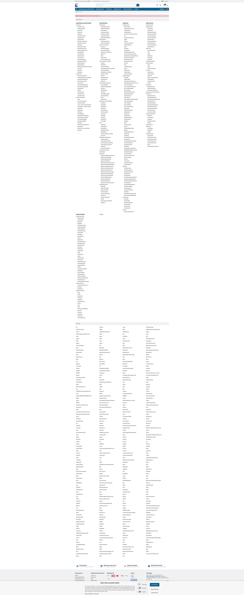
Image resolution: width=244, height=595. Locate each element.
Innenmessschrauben (105, 43)
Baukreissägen (127, 200)
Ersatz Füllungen (150, 73)
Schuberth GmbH (79, 517)
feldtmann (148, 386)
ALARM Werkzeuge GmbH (104, 331)
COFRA (147, 366)
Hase (147, 407)
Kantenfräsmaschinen (128, 142)
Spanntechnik (79, 73)
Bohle (77, 359)
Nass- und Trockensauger (129, 155)
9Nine (124, 327)
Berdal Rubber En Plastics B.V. (129, 354)
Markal (147, 462)
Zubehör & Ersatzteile (128, 162)
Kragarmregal (80, 250)
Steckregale (80, 234)
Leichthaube (149, 57)
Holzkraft (124, 418)
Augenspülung (150, 72)
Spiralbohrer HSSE (81, 28)
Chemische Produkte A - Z (83, 285)
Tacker (125, 46)
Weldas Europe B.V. (80, 549)
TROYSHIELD (148, 533)
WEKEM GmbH (149, 546)
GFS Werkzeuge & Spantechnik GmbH (106, 400)
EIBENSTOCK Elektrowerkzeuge (130, 149)
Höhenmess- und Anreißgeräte (105, 101)
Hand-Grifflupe (104, 126)
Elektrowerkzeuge (126, 75)
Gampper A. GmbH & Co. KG (105, 395)
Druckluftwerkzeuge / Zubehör (130, 140)
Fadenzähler (103, 124)
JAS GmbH (101, 430)
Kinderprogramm (149, 124)
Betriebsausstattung (80, 290)
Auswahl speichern (154, 589)
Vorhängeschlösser (128, 66)
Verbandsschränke (151, 81)
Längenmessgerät (104, 191)
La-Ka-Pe (124, 450)
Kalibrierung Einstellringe (106, 159)
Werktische (80, 221)
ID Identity (101, 425)
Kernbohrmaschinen (128, 144)
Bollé (124, 359)
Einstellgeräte (102, 151)
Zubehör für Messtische (105, 148)
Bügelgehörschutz (151, 86)
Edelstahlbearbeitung (128, 151)
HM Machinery (149, 416)
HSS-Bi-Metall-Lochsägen (83, 117)
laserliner (78, 453)
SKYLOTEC (101, 519)
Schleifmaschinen (127, 188)
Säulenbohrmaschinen (128, 171)
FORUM (100, 393)
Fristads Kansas (149, 393)
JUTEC (77, 434)
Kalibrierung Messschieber (106, 177)
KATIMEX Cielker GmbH (151, 437)
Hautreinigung (150, 117)
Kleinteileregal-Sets (82, 241)
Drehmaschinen (127, 175)
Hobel (125, 122)
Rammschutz (80, 259)
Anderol (77, 338)
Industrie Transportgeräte (83, 277)
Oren (77, 485)
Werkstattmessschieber (105, 37)
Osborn (124, 485)
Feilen (79, 99)
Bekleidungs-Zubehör (151, 32)
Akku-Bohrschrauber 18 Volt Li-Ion (131, 82)
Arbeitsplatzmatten (81, 263)
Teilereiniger (80, 315)
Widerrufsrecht (94, 580)
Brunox (147, 361)
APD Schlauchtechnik (150, 338)
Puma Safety (148, 501)
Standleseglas (103, 131)
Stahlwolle (80, 130)
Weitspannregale (81, 245)
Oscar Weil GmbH (149, 485)
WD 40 (77, 546)
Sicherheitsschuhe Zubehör (153, 146)
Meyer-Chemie (102, 471)
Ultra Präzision (149, 535)
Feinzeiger (103, 46)
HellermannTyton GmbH (151, 411)
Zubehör (149, 82)
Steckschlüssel (127, 30)
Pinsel (79, 306)
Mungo (124, 475)
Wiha (77, 551)
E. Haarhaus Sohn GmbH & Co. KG (129, 375)
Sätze (102, 55)
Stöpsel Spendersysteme (152, 90)
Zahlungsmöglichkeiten (79, 577)
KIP (100, 441)
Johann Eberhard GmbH (81, 432)
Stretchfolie (80, 314)
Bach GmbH (101, 347)
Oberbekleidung (150, 39)
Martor (124, 464)
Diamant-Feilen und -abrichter (84, 128)
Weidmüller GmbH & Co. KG (128, 546)
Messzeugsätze (104, 30)
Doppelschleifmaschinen (129, 137)
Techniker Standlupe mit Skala (107, 133)
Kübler (147, 448)
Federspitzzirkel (104, 110)
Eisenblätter (78, 379)
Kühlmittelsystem (81, 301)
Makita (100, 462)
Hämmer (126, 41)
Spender (149, 122)
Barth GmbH (125, 350)
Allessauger (126, 135)
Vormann (78, 542)
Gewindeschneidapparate (83, 84)
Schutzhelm (149, 130)
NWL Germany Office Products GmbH (153, 480)
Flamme (147, 388)
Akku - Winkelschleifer (128, 106)
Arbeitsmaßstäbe (104, 84)
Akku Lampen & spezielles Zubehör (131, 99)
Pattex (147, 487)
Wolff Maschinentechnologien (82, 553)
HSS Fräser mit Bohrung (82, 41)
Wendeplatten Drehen (82, 48)
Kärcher (100, 437)
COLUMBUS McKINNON (104, 368)
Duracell (77, 375)
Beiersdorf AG (149, 352)
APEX (77, 340)
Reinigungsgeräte (127, 157)
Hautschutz (149, 115)
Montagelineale (104, 90)
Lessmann (78, 455)
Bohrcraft (101, 359)
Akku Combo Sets (127, 95)
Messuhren (103, 53)
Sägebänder (80, 111)
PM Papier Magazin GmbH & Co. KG (106, 496)
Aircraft (77, 331)
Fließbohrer (80, 32)
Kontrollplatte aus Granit (106, 140)
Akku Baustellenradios (128, 93)
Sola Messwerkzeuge (80, 521)
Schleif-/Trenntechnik (80, 97)
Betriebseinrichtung (80, 216)
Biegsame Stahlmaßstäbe (106, 86)
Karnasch (124, 437)
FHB (123, 388)
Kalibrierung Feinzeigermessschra (108, 162)
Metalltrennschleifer (128, 117)
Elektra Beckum (79, 382)
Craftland (78, 370)
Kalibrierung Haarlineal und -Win (107, 171)
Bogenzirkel (103, 108)
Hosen (148, 64)
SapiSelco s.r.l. (102, 512)
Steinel (100, 526)
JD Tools (124, 430)
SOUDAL (101, 521)
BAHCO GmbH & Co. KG (127, 347)
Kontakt (76, 575)
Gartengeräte (126, 108)
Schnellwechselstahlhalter (83, 86)
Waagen (102, 198)
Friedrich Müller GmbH (127, 393)
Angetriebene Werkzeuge (83, 79)
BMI (123, 356)
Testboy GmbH (102, 533)
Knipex (100, 446)
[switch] (139, 584)
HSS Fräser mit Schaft (82, 43)
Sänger (77, 512)
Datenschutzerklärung (151, 576)
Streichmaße (103, 121)
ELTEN (77, 384)
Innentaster (103, 113)
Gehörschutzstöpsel (151, 88)
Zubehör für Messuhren (105, 59)
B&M (124, 345)
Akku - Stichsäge (127, 104)
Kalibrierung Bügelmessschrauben (108, 155)
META (77, 469)
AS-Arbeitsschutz (126, 340)
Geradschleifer (127, 115)
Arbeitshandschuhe (151, 95)
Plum (77, 496)
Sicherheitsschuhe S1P (152, 139)
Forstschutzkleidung (151, 35)
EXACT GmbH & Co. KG (80, 386)
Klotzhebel (126, 48)
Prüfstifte (103, 75)
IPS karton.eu (102, 427)
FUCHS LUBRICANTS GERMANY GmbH (83, 395)
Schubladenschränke (82, 225)
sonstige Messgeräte (103, 184)
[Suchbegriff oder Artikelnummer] (137, 5)
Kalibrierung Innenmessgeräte (107, 175)
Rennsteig (148, 503)
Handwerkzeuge (126, 24)
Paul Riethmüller (79, 489)
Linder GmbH (102, 455)
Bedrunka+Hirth (81, 218)
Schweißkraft (148, 517)
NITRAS (124, 478)
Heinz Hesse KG (102, 411)
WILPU (147, 551)
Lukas (124, 457)
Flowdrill (124, 391)
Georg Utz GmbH (149, 398)
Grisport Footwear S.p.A (104, 402)
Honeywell (101, 420)
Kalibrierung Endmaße (105, 160)
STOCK (147, 526)
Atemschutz (148, 48)
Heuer (124, 414)
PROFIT (124, 498)
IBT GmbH (78, 425)
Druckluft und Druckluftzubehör (130, 177)
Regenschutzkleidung (151, 41)
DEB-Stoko (125, 370)
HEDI (100, 409)
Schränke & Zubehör (82, 227)
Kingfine (77, 441)
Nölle (147, 478)
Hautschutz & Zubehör (150, 113)
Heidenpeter (148, 409)
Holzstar (147, 418)
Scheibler (101, 514)
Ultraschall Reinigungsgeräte (83, 281)
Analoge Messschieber (105, 26)
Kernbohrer (80, 70)
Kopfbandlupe (103, 128)
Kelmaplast (101, 439)
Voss (100, 542)
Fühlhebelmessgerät (105, 48)
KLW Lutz (148, 443)
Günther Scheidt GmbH (150, 402)
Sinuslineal (103, 91)
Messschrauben (102, 39)
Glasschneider (127, 50)
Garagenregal (80, 239)
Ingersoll (148, 425)
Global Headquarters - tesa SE (129, 400)
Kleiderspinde (80, 254)
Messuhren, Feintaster (103, 44)
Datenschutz (93, 577)
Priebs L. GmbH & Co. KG (104, 498)
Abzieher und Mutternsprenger (130, 53)
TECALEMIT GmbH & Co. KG (128, 530)
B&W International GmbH (151, 345)
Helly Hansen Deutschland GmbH (82, 414)
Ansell (124, 338)
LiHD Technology (127, 164)
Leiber (147, 453)
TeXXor (124, 533)
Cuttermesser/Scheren (128, 43)
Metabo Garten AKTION (129, 211)
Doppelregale (80, 232)
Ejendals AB (101, 379)
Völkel (147, 539)
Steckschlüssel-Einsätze (129, 28)
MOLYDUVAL (125, 473)
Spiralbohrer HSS (81, 26)
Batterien (126, 63)
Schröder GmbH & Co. (150, 514)
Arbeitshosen (150, 28)
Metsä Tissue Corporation (81, 471)
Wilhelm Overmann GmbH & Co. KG (106, 551)
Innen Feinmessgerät (105, 50)
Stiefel (148, 144)
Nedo (147, 475)
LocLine (147, 455)
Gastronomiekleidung (151, 37)
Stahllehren (103, 81)
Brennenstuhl (102, 361)
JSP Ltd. (147, 432)
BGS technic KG (79, 356)
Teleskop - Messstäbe (105, 197)
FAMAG (100, 386)
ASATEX (77, 343)
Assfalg (100, 343)
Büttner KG (125, 363)
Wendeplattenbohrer (82, 59)
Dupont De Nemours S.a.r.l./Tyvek (152, 372)
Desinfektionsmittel (151, 121)
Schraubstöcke (80, 88)
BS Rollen (78, 363)
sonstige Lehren (104, 79)
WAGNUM (125, 544)
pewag (77, 491)
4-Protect (101, 327)
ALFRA (100, 334)
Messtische (103, 146)
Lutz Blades (78, 459)
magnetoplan (78, 462)
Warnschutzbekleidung (152, 44)
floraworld (101, 391)
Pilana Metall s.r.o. (79, 494)
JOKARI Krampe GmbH (104, 432)
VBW (77, 539)
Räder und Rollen (81, 272)
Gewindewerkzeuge (82, 35)
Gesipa (77, 400)
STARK (77, 526)
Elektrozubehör (127, 26)
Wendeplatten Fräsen (82, 46)
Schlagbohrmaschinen (128, 110)
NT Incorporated (102, 480)
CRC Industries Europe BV (104, 370)
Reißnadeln (103, 115)
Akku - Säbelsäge (127, 102)
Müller (77, 475)
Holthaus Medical (102, 418)
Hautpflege (149, 119)
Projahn (147, 498)
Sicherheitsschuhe (150, 133)
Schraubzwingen (81, 93)
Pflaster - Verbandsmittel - (152, 77)
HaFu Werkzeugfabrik (103, 404)
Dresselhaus (101, 372)
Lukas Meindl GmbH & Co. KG (152, 457)
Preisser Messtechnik (150, 496)
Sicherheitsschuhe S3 (151, 142)
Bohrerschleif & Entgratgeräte (130, 195)
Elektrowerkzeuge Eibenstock (105, 382)
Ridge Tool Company (103, 505)
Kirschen (124, 441)
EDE (100, 377)
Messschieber (102, 24)
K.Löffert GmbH (102, 434)
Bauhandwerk (127, 70)
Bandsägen (126, 191)
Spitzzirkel (103, 117)
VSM (123, 542)
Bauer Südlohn (79, 352)
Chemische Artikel (79, 283)
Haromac (124, 407)
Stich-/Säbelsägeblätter (82, 119)
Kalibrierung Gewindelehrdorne (107, 166)
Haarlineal (103, 88)
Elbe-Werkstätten (149, 379)
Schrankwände (80, 219)
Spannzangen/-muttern (82, 81)
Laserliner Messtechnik (105, 193)
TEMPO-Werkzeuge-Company (152, 530)
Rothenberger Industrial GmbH (152, 507)
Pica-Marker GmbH (126, 491)
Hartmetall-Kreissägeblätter (83, 115)
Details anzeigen (154, 592)
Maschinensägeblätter (82, 121)
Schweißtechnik (127, 182)
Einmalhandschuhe (151, 101)
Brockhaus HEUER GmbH (128, 361)
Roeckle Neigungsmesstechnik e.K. (153, 505)
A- (159, 1)
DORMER (78, 372)
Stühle (79, 252)
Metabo (100, 469)
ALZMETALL (125, 336)
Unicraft (77, 537)
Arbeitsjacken (150, 30)
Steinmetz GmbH (126, 526)
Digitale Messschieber (105, 28)
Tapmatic (101, 530)
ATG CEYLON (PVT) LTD (150, 343)
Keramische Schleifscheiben (83, 124)
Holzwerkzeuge (127, 72)
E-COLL (100, 375)
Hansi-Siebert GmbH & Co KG (105, 407)
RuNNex (101, 510)
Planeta (124, 494)
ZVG (123, 556)
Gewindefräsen (81, 53)
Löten (79, 305)
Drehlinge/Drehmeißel (82, 61)
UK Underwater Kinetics (104, 535)
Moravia (147, 473)
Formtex (147, 391)
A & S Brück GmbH (149, 327)
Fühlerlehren (103, 64)
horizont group (149, 420)
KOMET (124, 446)
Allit (123, 334)
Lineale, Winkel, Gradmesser (105, 82)
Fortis (77, 393)
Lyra (100, 459)
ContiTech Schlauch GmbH (128, 368)
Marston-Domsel (79, 464)
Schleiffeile (126, 146)
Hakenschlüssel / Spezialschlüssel (131, 55)
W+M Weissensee (149, 542)
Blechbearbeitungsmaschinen (130, 193)
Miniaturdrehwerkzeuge (82, 50)
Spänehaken (80, 72)
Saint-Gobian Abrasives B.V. (151, 510)
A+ (157, 1)
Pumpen (125, 159)
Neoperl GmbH (79, 478)
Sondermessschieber (105, 33)
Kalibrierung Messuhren (105, 179)
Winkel (102, 97)
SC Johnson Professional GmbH (129, 512)
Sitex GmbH (78, 519)
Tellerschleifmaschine (128, 189)
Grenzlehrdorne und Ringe (106, 72)
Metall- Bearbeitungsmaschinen (130, 180)
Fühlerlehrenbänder (105, 66)
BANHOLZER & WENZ (103, 350)
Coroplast (148, 368)
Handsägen (80, 122)
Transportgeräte (81, 257)
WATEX (147, 544)
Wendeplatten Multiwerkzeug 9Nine (85, 66)
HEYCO (147, 414)
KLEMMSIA (101, 443)
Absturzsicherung (149, 24)
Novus (77, 480)
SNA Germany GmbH (127, 519)
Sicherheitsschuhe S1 (151, 137)
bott (77, 361)
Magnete (79, 90)
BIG (100, 356)
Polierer (125, 126)
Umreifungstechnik (81, 317)
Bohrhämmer (126, 113)
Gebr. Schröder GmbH (150, 395)
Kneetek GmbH (79, 446)
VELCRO (101, 539)
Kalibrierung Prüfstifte (105, 180)
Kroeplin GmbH (79, 448)
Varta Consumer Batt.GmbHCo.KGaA (153, 537)
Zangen (125, 39)
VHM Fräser (80, 44)
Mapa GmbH (125, 462)
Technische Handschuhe (152, 108)
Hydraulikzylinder (81, 279)
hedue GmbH (125, 409)
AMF (147, 336)
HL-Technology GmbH (127, 416)
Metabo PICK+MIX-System (129, 91)
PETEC (147, 489)
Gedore (125, 68)
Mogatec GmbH (79, 473)
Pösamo (124, 496)
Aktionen (124, 209)
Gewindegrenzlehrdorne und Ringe (108, 68)
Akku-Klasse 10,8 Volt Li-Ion (130, 81)
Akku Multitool (127, 97)
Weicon (100, 546)
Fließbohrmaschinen (128, 186)
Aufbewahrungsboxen (150, 61)
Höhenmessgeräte (104, 111)
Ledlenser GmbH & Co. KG (104, 453)
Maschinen (125, 166)
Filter (148, 52)
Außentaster (103, 104)
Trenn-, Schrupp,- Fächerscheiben (84, 104)
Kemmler (124, 439)
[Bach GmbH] (76, 5)
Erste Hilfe (148, 70)
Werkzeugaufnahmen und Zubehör (84, 77)
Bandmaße (103, 186)
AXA (100, 345)
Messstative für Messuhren (106, 52)
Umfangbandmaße (104, 95)
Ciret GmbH (125, 366)
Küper (100, 450)
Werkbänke (80, 223)
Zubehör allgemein (81, 228)
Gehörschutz (148, 84)
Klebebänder (80, 288)
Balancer (126, 130)
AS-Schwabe (148, 340)
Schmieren (80, 312)
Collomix (78, 368)
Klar (147, 441)
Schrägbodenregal (81, 243)
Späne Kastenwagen (82, 261)
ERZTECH (148, 384)
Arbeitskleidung (149, 26)
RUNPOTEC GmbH (126, 510)
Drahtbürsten (80, 110)
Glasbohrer (80, 33)
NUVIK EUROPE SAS (127, 480)
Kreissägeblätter (81, 113)
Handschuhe (148, 93)
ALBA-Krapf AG (126, 331)
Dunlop (124, 372)
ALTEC (77, 336)
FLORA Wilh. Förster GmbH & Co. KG (83, 391)
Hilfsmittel (149, 75)
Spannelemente (81, 91)
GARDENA (125, 395)
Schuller (124, 517)
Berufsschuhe (150, 135)
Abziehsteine (80, 126)
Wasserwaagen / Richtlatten (106, 200)
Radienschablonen (104, 77)
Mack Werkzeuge (149, 459)
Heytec (77, 416)
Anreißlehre (103, 102)
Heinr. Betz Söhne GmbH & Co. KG (83, 411)
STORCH (77, 528)
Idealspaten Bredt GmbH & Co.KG (129, 425)
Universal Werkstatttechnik (129, 184)
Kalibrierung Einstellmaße (106, 157)
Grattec (147, 400)
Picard (147, 491)
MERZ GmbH (125, 466)
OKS (123, 482)
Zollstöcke (103, 202)
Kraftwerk (148, 446)
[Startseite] (76, 9)
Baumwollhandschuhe (151, 97)
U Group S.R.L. (79, 535)
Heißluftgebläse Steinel (129, 131)
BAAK (77, 347)
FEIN (124, 386)
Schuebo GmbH (102, 517)
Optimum (148, 482)
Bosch (147, 359)
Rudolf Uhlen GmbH (80, 510)
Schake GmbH (79, 514)
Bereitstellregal (81, 236)
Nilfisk (100, 478)
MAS (147, 464)
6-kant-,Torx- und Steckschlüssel (130, 33)
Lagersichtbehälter (81, 265)
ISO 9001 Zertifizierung (79, 580)
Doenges (148, 370)
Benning (101, 354)
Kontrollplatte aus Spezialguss (107, 142)
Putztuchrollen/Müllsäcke (83, 308)
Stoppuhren (103, 195)
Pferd (100, 491)
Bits (125, 35)
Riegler (124, 505)
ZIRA (100, 556)
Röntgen (124, 507)
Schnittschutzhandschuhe (152, 104)
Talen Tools (78, 530)
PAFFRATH (78, 487)
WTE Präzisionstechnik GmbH (105, 553)
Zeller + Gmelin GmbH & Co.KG (152, 553)
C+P (100, 366)
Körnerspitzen (80, 82)
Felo (77, 388)
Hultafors (101, 423)
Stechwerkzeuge (81, 55)
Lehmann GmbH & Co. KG (128, 453)
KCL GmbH (78, 439)
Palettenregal (80, 248)
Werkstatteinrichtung (128, 59)
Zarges (124, 553)
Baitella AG (148, 347)
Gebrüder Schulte (102, 398)
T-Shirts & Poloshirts (151, 68)
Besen (79, 292)
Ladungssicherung (81, 95)
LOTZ (100, 457)
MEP (100, 466)
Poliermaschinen (127, 168)
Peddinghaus (125, 489)
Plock (147, 494)
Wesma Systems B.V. (127, 549)
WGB (147, 549)
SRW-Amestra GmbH (150, 521)
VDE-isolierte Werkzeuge (129, 57)
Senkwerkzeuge (81, 37)
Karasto (77, 437)
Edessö (147, 377)
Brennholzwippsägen (128, 202)
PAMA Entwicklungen (103, 487)
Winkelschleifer (127, 79)
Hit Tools (101, 416)
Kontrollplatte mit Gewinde (106, 144)
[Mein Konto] (160, 5)
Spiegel (79, 256)
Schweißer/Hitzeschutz (152, 106)
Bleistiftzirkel (103, 106)
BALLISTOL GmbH (79, 350)
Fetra (100, 388)
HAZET (77, 409)
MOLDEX (101, 473)
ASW (124, 343)
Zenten (77, 556)
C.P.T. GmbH (78, 366)
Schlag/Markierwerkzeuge (129, 52)
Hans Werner (78, 407)
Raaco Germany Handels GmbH (105, 503)
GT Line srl (125, 402)
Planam (100, 494)
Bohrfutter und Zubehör (82, 75)
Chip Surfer (80, 68)
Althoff (100, 336)
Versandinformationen (79, 578)
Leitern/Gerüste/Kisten (82, 268)
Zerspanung (78, 24)
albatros (147, 331)
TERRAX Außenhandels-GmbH (82, 533)
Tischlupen (103, 135)
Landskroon (148, 450)
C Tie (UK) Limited (149, 363)
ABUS (124, 329)
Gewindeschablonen (105, 70)
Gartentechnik (125, 197)
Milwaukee (126, 77)
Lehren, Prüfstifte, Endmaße (105, 61)
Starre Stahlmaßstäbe (105, 93)
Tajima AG (148, 528)
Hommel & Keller (79, 420)
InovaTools (78, 427)
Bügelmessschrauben (105, 41)
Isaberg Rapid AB (126, 427)
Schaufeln (80, 310)
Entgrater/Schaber (127, 44)
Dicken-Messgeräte (105, 188)
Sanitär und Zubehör (128, 73)
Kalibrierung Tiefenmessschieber (107, 182)
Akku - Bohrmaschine (128, 84)
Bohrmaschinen (127, 111)
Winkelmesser (104, 99)
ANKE (100, 338)
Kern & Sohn (148, 439)
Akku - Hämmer (127, 90)
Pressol (77, 498)
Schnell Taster (103, 57)
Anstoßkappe (150, 128)
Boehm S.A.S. (148, 356)
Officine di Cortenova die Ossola (105, 482)
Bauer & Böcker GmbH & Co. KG (152, 350)
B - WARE (101, 214)
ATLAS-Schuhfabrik (80, 345)
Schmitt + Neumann (127, 514)
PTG (123, 501)
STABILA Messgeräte (80, 523)
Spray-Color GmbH (126, 521)
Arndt (100, 340)
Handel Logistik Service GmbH (152, 404)
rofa (77, 507)
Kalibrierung (101, 153)
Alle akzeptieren (154, 584)
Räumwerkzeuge (81, 64)
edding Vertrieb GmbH (80, 377)
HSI (77, 423)
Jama (77, 430)
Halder (124, 404)
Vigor (125, 64)
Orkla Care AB (102, 485)
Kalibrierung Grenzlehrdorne (106, 169)
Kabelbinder (80, 299)
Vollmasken (149, 59)
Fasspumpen (80, 295)
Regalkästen (80, 270)
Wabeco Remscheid (103, 544)
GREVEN (77, 402)
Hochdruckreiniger (128, 153)
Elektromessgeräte (104, 189)
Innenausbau (126, 160)
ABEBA (100, 329)
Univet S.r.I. (125, 537)
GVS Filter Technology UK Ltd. (82, 404)
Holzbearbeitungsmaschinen (130, 148)
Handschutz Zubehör (151, 111)
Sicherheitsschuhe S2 (151, 140)
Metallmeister (149, 469)
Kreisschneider (81, 57)
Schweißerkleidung (151, 43)
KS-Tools (124, 448)
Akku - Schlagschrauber (129, 88)
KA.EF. (124, 434)
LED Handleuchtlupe (105, 130)
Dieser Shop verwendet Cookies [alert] (109, 583)
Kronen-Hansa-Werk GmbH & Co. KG (106, 448)
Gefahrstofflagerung (82, 276)
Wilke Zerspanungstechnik (128, 551)
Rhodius (77, 505)
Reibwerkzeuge (81, 39)
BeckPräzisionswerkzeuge (104, 352)
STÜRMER (125, 528)
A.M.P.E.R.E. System (80, 329)
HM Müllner (78, 418)
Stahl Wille (101, 523)
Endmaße (103, 63)
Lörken (77, 457)
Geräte (148, 53)
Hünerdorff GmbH (126, 423)
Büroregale (80, 247)
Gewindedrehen (81, 52)
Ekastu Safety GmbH (127, 379)
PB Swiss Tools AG (103, 489)
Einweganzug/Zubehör (151, 33)
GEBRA (77, 398)
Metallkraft (125, 469)
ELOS (147, 382)
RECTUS (124, 503)
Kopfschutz (148, 126)
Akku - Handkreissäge (128, 101)
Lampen (79, 303)
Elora (124, 382)
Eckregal (79, 237)
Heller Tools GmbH (126, 411)
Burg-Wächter (102, 363)
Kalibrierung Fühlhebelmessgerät (107, 164)
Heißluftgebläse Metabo (129, 128)
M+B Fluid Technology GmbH (128, 459)
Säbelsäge (126, 121)
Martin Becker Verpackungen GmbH (106, 464)
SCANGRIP (148, 512)
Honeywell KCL (126, 420)
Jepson (147, 430)
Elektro (79, 294)
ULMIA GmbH (125, 535)
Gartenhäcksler (127, 204)
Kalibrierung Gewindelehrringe (107, 168)
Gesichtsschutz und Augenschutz (152, 91)
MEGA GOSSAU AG (79, 466)
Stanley (124, 523)
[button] (157, 5)
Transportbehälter (81, 274)
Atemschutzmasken (151, 50)
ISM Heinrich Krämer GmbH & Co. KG (153, 427)
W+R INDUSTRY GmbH (80, 544)
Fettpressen (80, 297)
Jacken (148, 66)
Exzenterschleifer (127, 124)
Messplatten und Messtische (105, 137)
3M (76, 327)
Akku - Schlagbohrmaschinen (130, 86)
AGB (92, 578)
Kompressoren (127, 139)
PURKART (78, 503)
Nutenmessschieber (105, 32)
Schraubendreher (127, 32)
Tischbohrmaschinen (128, 169)
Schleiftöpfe (80, 108)
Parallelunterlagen (104, 73)
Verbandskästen (150, 79)
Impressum (93, 575)
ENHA (100, 384)
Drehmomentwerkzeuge (129, 37)
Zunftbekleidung (150, 46)
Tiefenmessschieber (105, 35)
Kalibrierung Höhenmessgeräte (107, 173)
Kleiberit (78, 443)
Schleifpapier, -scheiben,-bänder (84, 106)
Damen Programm (149, 63)
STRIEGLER (101, 528)
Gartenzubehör (127, 206)
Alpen (147, 334)
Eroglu (124, 384)
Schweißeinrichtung (82, 230)
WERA (100, 549)
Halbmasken (149, 55)
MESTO (147, 466)
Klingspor (125, 443)
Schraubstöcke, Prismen (104, 149)
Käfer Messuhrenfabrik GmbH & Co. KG (154, 434)
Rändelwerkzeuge (81, 63)
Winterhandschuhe (151, 110)
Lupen (100, 122)
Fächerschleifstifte (81, 102)
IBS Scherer (148, 423)
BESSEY (147, 354)
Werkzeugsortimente (128, 61)
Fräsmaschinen (127, 173)
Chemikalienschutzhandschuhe (153, 99)
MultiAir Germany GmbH (104, 475)
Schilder (79, 266)
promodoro (78, 501)
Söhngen (148, 519)
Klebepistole (126, 133)
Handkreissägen (127, 119)
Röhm (100, 507)
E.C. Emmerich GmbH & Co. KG (152, 375)
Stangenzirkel (103, 119)
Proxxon (101, 501)
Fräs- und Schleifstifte (82, 101)
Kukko (77, 450)
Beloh (77, 354)
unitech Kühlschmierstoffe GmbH (106, 537)
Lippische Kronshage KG (127, 455)
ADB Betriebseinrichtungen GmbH (153, 329)
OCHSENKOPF (79, 482)
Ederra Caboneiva (126, 377)
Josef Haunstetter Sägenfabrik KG (129, 432)
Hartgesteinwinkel (104, 139)
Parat (124, 487)
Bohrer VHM (80, 30)
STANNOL (148, 523)
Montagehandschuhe (151, 102)
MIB (123, 471)
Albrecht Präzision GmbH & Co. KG (83, 334)
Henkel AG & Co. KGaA (103, 414)
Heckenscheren (127, 207)
